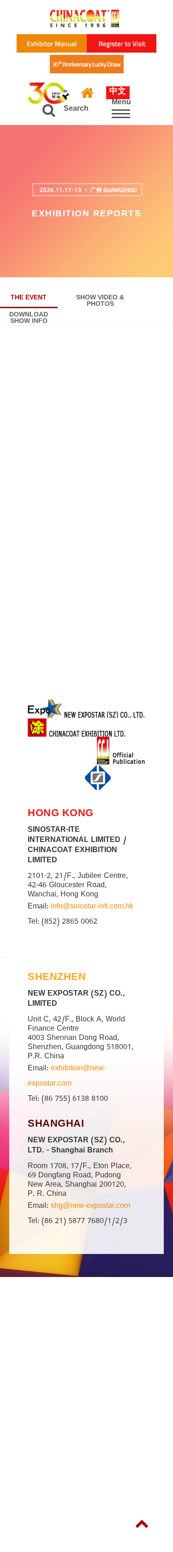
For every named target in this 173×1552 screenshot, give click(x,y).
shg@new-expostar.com (90, 1207)
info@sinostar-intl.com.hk (92, 907)
